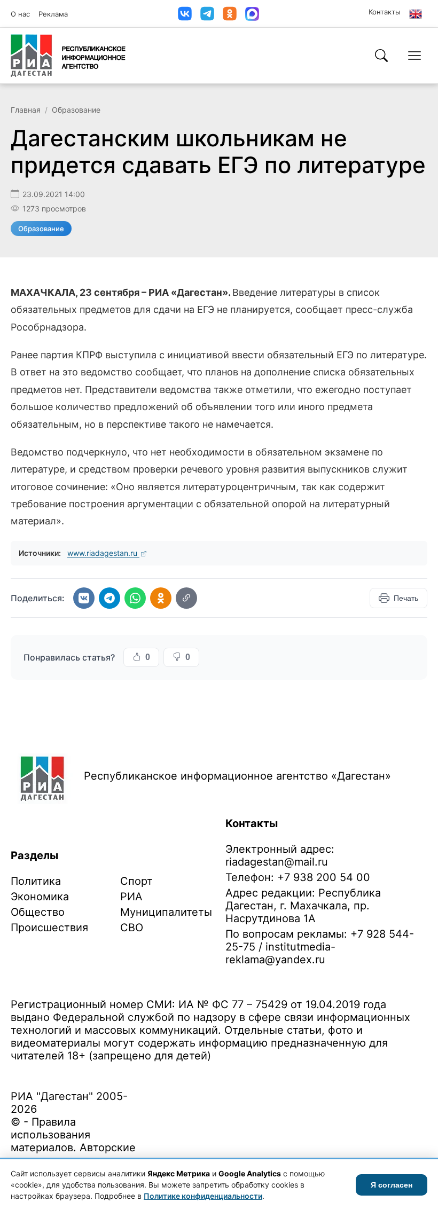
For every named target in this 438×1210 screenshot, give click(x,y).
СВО (131, 927)
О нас (20, 14)
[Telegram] (207, 13)
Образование (76, 109)
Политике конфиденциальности (203, 1195)
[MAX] (252, 14)
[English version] (415, 13)
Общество (38, 912)
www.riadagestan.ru (103, 552)
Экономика (40, 896)
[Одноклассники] (230, 13)
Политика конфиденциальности (60, 1072)
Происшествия (49, 927)
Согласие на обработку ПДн (164, 1072)
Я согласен (391, 1185)
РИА (131, 896)
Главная (26, 109)
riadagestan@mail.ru (276, 861)
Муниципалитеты (166, 912)
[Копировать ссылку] (186, 598)
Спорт (136, 881)
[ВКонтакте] (185, 13)
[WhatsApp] (135, 598)
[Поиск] (381, 56)
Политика (36, 881)
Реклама (53, 14)
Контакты (385, 11)
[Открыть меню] (414, 55)
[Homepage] (68, 55)
